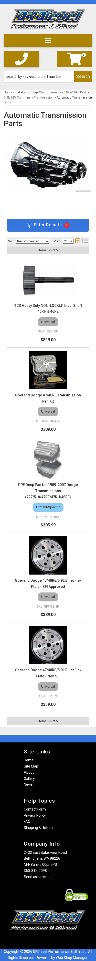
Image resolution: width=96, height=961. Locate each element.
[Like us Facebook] (39, 940)
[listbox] (32, 241)
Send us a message (40, 877)
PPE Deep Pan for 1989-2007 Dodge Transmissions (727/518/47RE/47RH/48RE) (48, 491)
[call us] (21, 59)
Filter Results (51, 224)
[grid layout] (78, 241)
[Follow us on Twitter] (53, 940)
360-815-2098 (35, 871)
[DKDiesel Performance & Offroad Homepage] (48, 21)
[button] (48, 76)
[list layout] (85, 241)
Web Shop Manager (71, 958)
